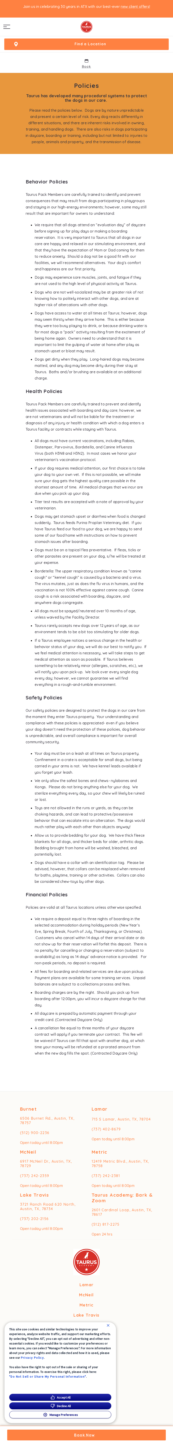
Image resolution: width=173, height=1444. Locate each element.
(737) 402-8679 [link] (106, 1129)
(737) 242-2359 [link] (34, 1175)
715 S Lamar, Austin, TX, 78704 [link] (121, 1119)
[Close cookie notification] (108, 1325)
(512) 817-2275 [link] (106, 1224)
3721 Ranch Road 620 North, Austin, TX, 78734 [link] (48, 1206)
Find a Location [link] (90, 44)
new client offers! (135, 6)
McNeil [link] (28, 1152)
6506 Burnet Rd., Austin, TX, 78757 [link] (47, 1120)
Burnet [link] (28, 1109)
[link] (86, 27)
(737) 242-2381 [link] (106, 1175)
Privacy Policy (32, 1358)
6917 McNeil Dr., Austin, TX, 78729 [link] (46, 1163)
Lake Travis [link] (34, 1195)
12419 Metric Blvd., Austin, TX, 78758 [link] (120, 1163)
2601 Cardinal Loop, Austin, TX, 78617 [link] (122, 1212)
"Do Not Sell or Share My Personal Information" (47, 1376)
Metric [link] (99, 1152)
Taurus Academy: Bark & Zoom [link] (122, 1197)
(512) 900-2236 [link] (35, 1132)
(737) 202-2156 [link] (34, 1218)
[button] (6, 27)
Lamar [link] (100, 1109)
